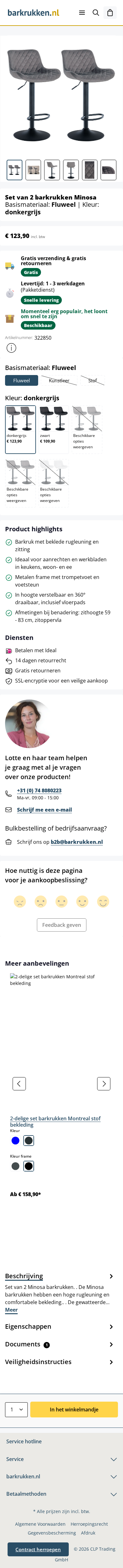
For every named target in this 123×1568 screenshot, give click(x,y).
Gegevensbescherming (52, 1533)
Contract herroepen (38, 1549)
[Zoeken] (96, 12)
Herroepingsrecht (89, 1524)
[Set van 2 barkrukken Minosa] (61, 95)
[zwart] (28, 1166)
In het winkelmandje (74, 1409)
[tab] (60, 1292)
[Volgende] (103, 1083)
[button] (11, 348)
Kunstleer (63, 381)
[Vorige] (19, 1083)
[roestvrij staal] (15, 1166)
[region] (61, 1084)
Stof (96, 381)
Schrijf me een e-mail (44, 809)
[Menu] (82, 12)
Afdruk (88, 1533)
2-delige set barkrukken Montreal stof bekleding (55, 1121)
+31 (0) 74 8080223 (39, 790)
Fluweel (21, 380)
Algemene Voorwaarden (40, 1524)
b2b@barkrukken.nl (77, 841)
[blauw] (15, 1140)
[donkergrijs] (28, 1140)
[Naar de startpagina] (33, 12)
